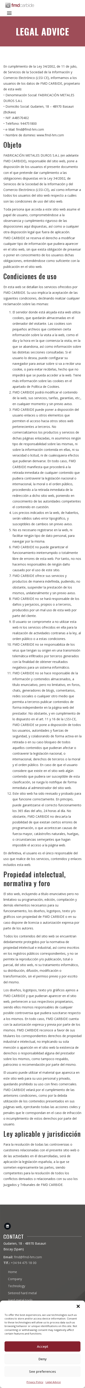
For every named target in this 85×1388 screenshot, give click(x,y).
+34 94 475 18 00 (23, 1263)
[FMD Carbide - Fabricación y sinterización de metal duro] (19, 5)
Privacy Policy (35, 1382)
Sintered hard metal (22, 1293)
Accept (42, 1346)
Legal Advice (53, 1382)
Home (12, 1272)
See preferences (42, 1371)
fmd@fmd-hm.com (28, 1257)
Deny (43, 1359)
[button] (78, 1306)
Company (15, 1279)
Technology (16, 1286)
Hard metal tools (20, 1300)
